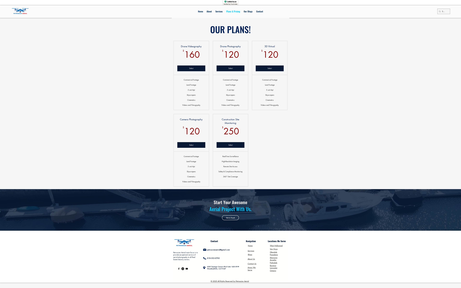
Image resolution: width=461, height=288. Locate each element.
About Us (251, 259)
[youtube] (186, 268)
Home (250, 246)
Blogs (250, 254)
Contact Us (252, 264)
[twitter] (182, 268)
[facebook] (178, 268)
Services (251, 251)
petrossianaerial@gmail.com (218, 250)
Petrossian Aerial (242, 281)
